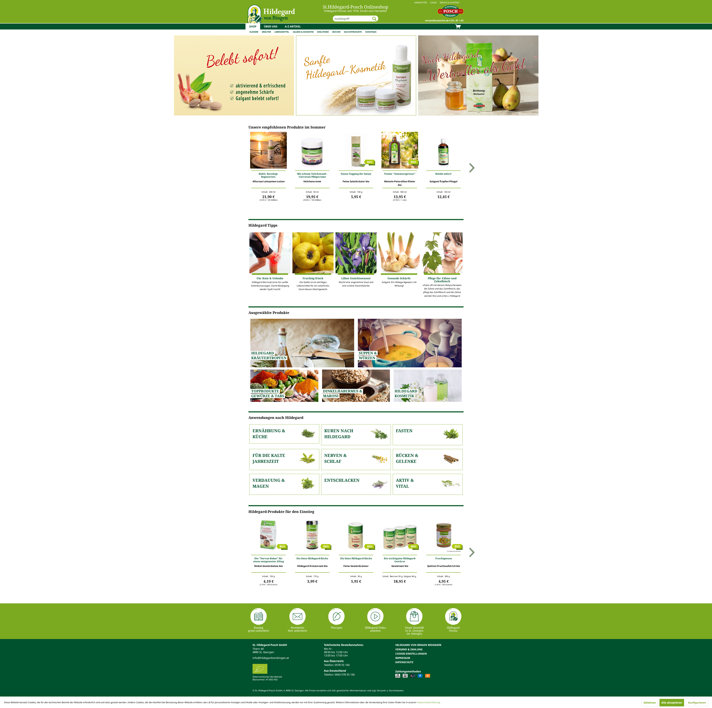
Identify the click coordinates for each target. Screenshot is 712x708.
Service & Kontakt (449, 2)
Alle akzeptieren (671, 702)
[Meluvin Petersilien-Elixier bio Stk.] (400, 151)
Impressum (402, 658)
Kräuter (266, 31)
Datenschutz (404, 662)
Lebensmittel (281, 31)
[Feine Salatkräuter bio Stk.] (356, 151)
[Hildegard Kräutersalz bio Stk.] (312, 535)
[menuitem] (356, 2)
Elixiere (254, 31)
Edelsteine (323, 31)
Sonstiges (370, 31)
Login (433, 2)
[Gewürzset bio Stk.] (400, 535)
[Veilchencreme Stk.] (312, 151)
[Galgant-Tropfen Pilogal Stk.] (443, 151)
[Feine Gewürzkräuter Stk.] (356, 535)
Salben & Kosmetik (303, 31)
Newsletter (420, 2)
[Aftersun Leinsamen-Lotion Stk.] (268, 151)
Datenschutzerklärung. (429, 702)
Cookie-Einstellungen (411, 653)
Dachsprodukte (353, 31)
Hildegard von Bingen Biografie (418, 645)
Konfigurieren (697, 702)
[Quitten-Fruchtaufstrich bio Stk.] (443, 535)
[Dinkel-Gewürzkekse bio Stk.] (268, 535)
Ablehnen (650, 702)
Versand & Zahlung (409, 649)
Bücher (336, 31)
